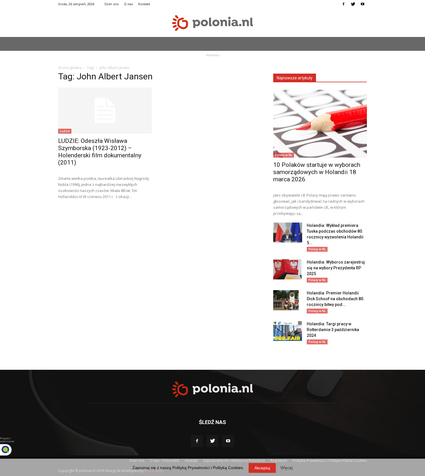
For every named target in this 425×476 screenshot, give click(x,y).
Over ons (111, 4)
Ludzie (65, 131)
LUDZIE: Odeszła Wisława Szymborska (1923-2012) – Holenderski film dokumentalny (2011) (99, 151)
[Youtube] (362, 4)
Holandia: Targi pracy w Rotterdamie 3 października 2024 (333, 330)
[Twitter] (353, 4)
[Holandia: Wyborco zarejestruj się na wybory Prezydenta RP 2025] (287, 269)
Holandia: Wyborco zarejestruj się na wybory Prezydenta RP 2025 (336, 268)
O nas (128, 4)
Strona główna (70, 67)
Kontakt (144, 4)
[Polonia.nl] (212, 23)
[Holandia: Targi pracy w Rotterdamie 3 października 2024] (287, 331)
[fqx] (10, 450)
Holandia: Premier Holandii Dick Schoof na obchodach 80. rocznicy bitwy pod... (335, 299)
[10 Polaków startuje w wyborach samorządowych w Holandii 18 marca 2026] (320, 124)
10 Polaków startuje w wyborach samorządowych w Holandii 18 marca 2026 (316, 172)
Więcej (286, 467)
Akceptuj (262, 468)
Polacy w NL (283, 155)
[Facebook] (343, 4)
